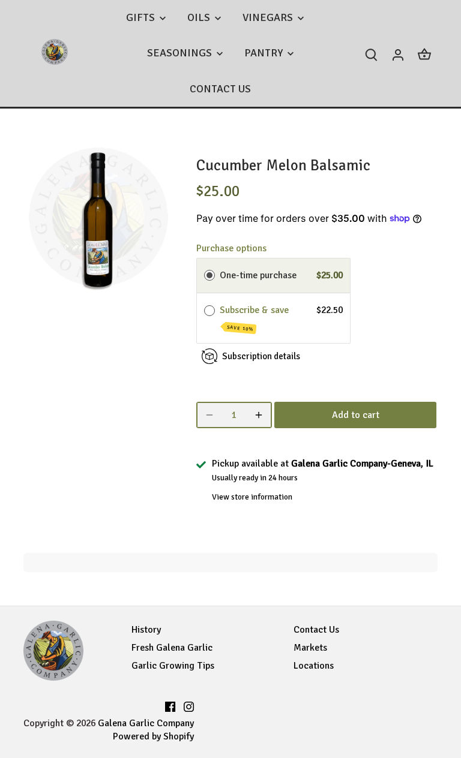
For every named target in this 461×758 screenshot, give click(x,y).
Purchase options (231, 248)
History (146, 630)
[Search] (371, 53)
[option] (98, 217)
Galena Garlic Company (146, 723)
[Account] (398, 53)
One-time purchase (258, 275)
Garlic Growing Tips (172, 666)
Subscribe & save (255, 318)
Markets (310, 648)
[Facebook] (170, 705)
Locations (314, 666)
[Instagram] (189, 705)
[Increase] (258, 415)
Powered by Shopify (153, 736)
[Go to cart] (424, 53)
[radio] (209, 276)
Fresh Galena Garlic (171, 648)
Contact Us (316, 630)
